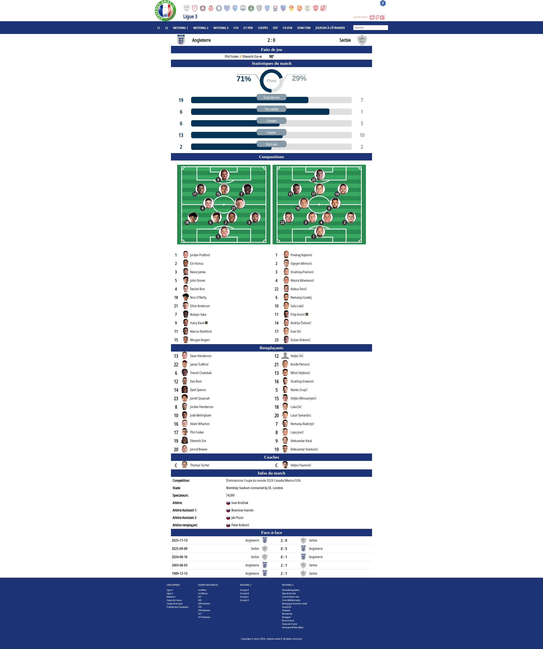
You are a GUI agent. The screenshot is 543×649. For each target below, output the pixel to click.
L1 (158, 27)
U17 (200, 613)
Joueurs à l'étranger (330, 27)
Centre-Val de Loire (290, 596)
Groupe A (244, 589)
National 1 (180, 27)
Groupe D (244, 600)
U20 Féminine (204, 603)
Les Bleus (202, 589)
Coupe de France (174, 600)
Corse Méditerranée (291, 600)
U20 (200, 600)
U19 (236, 27)
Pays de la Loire (289, 593)
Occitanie (286, 610)
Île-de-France (288, 620)
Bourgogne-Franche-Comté (294, 603)
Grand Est (286, 606)
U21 (200, 596)
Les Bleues (202, 593)
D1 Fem (248, 27)
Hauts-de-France (289, 623)
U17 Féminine (204, 617)
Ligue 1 (170, 589)
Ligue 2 (170, 593)
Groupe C (244, 596)
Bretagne (286, 617)
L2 (166, 27)
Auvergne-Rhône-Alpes (292, 627)
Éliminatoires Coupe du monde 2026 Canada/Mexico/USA (263, 480)
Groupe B (244, 593)
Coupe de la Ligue (175, 603)
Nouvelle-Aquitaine (290, 589)
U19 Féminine (204, 610)
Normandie (287, 613)
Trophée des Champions (177, 606)
